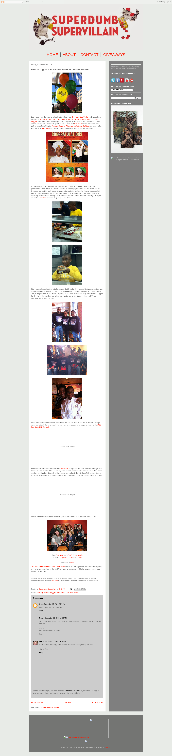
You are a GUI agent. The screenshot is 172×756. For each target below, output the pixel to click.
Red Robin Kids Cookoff (80, 117)
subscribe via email (72, 691)
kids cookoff (61, 593)
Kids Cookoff (60, 567)
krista (41, 604)
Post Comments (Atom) (50, 708)
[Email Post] (70, 589)
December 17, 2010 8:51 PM (54, 604)
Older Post (97, 702)
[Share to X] (80, 589)
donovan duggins (50, 593)
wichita (76, 593)
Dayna (41, 641)
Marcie (41, 618)
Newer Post (37, 702)
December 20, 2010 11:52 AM (56, 618)
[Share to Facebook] (82, 589)
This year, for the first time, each (43, 567)
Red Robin (78, 124)
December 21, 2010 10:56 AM (55, 641)
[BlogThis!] (77, 589)
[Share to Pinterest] (84, 589)
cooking (40, 593)
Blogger (107, 747)
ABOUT (69, 55)
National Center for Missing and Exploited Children (70, 126)
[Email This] (75, 589)
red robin (70, 593)
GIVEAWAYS (114, 55)
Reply (41, 611)
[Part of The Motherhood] (99, 737)
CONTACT (89, 55)
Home (68, 702)
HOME (52, 55)
